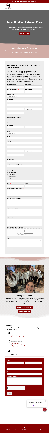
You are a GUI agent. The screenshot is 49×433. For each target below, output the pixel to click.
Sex (8, 169)
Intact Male (11, 170)
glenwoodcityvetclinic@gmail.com (21, 345)
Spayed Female (12, 176)
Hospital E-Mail (29, 89)
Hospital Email (12, 119)
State (26, 111)
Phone (10, 122)
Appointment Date (11, 84)
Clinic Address (11, 99)
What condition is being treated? (15, 188)
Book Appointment (24, 307)
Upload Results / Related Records (15, 227)
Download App (24, 312)
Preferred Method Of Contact (14, 117)
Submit (10, 249)
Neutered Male (12, 172)
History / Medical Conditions (14, 198)
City (8, 111)
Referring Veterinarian (13, 89)
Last (26, 129)
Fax (9, 121)
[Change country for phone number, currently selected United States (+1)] (8, 96)
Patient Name (11, 159)
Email (9, 136)
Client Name (10, 125)
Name (8, 360)
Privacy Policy (28, 429)
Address (9, 141)
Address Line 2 (9, 107)
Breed (9, 183)
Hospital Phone (11, 94)
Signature (10, 238)
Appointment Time (29, 84)
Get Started (24, 33)
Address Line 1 (9, 103)
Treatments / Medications (13, 208)
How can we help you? (12, 376)
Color (26, 183)
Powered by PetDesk (38, 429)
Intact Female (12, 174)
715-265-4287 (15, 346)
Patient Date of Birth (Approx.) (15, 164)
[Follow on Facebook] (24, 427)
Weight (9, 178)
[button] (45, 409)
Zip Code (8, 115)
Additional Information (13, 218)
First (8, 129)
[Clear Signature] (40, 239)
